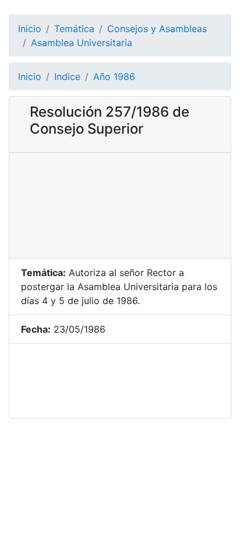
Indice (67, 76)
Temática (74, 28)
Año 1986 (114, 76)
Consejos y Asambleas (157, 28)
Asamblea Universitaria (81, 42)
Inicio (29, 28)
